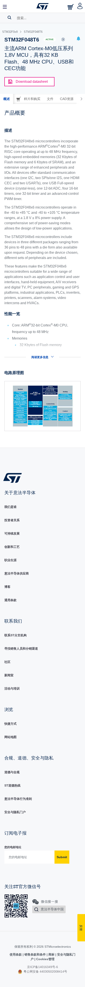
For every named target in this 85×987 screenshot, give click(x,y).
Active (50, 39)
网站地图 (10, 737)
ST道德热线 (12, 785)
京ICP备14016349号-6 (42, 967)
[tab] (6, 99)
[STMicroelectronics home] (42, 6)
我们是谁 (10, 507)
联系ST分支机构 (15, 635)
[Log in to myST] (80, 6)
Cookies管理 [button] (44, 959)
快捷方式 (10, 723)
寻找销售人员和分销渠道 (21, 648)
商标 (51, 954)
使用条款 (16, 954)
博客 (7, 586)
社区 (7, 662)
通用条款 (10, 600)
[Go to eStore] (71, 6)
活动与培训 (12, 688)
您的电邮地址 (12, 847)
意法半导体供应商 (16, 573)
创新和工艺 (12, 547)
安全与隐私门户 (15, 812)
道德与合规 (12, 772)
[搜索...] (9, 17)
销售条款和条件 (35, 954)
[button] (5, 6)
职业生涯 (10, 560)
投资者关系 (12, 520)
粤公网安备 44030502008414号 (45, 971)
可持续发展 (12, 533)
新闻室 (9, 675)
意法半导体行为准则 (18, 799)
